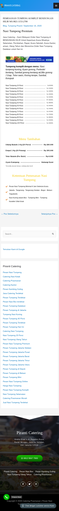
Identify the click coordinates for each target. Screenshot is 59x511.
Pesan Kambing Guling (13, 289)
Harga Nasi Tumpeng (12, 386)
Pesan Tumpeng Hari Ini (13, 327)
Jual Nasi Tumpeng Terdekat (15, 402)
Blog (5, 26)
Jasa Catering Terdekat (13, 293)
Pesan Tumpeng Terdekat (14, 298)
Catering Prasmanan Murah (15, 398)
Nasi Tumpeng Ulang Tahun (15, 339)
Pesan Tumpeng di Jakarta (14, 310)
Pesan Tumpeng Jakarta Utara (16, 365)
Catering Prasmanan (12, 281)
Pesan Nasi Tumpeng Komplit (16, 390)
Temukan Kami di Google (14, 249)
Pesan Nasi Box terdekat (13, 302)
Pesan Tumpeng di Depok (14, 369)
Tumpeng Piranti (15, 26)
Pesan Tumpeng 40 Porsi (14, 319)
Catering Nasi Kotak (11, 277)
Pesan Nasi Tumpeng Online (15, 381)
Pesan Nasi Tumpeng (12, 272)
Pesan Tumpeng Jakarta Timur (16, 360)
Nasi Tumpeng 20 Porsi (13, 335)
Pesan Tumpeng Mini (12, 377)
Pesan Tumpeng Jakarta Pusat (16, 352)
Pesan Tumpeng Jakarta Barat (16, 356)
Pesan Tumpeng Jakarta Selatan (17, 348)
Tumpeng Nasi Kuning (12, 314)
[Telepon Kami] (7, 497)
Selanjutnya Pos (49, 214)
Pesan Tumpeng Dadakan (14, 306)
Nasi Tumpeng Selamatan (14, 394)
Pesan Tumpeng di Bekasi (14, 373)
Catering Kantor (10, 285)
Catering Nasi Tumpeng (13, 331)
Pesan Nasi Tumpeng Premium (16, 344)
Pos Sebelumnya (9, 214)
